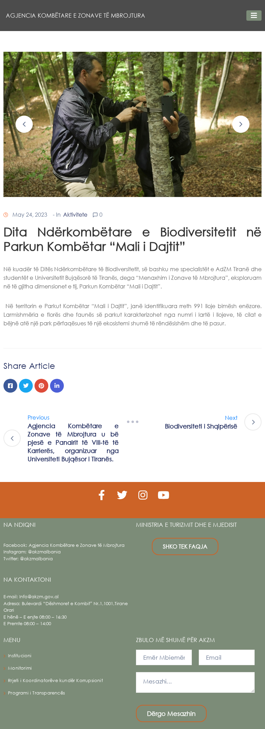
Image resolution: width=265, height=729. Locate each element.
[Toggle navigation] (254, 15)
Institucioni (19, 656)
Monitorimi (20, 668)
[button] (24, 124)
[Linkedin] (57, 386)
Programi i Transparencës (36, 693)
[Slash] (132, 422)
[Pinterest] (41, 386)
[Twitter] (26, 386)
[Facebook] (10, 386)
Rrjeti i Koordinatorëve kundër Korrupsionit (55, 680)
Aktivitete (75, 214)
